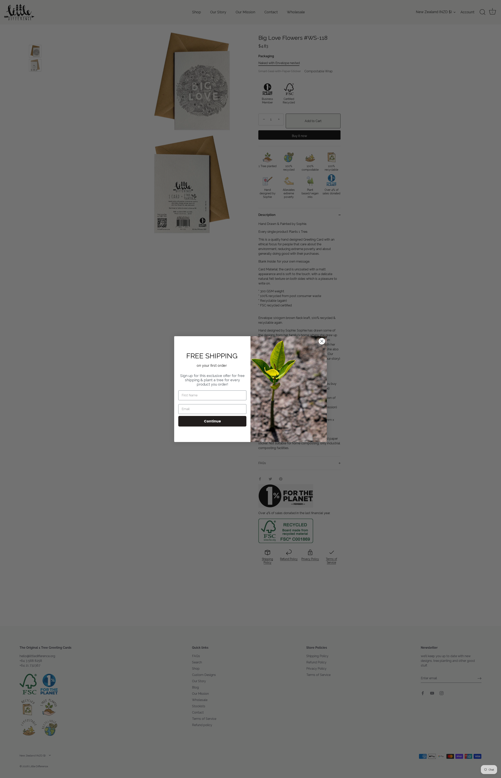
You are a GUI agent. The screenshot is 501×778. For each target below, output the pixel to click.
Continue (212, 421)
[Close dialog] (321, 341)
